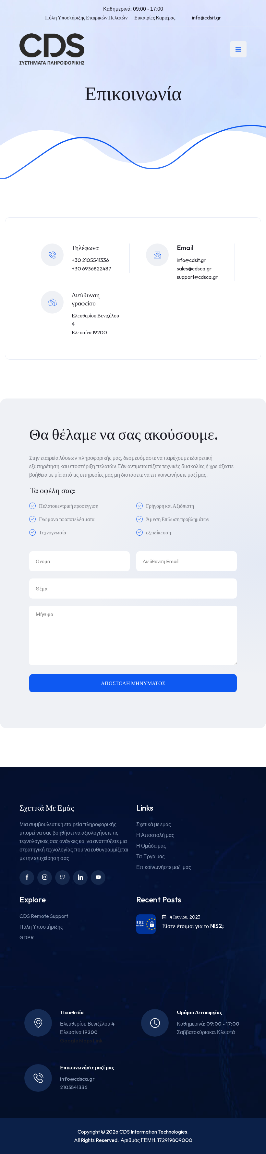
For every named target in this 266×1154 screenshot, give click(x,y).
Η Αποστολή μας (155, 835)
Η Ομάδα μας (151, 845)
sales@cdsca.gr (194, 268)
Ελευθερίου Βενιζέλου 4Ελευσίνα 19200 (95, 324)
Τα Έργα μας (150, 856)
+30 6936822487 (91, 268)
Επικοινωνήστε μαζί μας (163, 867)
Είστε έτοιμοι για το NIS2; (193, 926)
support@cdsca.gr (197, 277)
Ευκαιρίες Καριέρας (154, 17)
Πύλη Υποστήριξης (41, 926)
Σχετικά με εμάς (153, 824)
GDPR (26, 937)
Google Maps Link (81, 1040)
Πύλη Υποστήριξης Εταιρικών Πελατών (86, 17)
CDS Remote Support (43, 916)
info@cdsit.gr (206, 17)
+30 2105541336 (90, 260)
